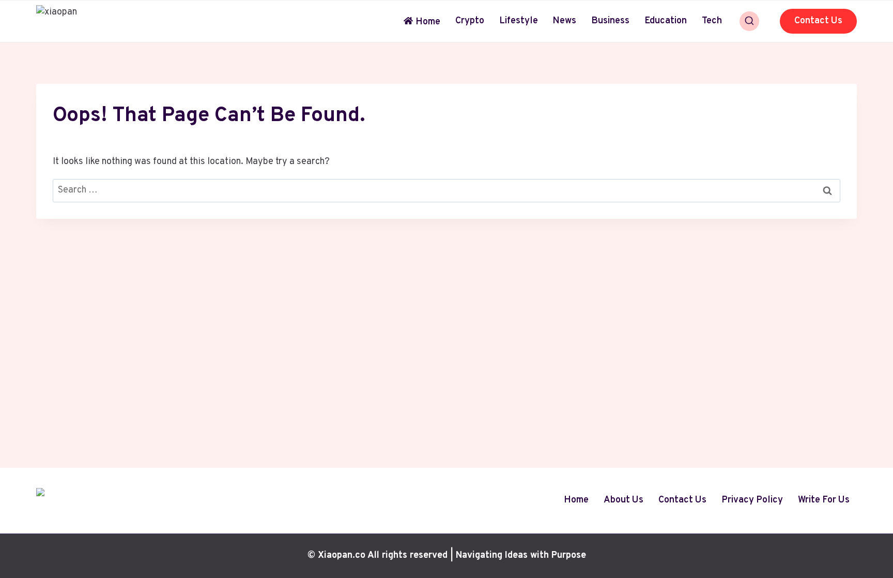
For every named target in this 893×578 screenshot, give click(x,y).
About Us (623, 500)
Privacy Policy (752, 500)
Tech (712, 21)
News (564, 21)
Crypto (469, 21)
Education (665, 21)
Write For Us (824, 500)
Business (610, 21)
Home (427, 22)
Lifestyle (518, 21)
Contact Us (818, 21)
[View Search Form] (749, 21)
